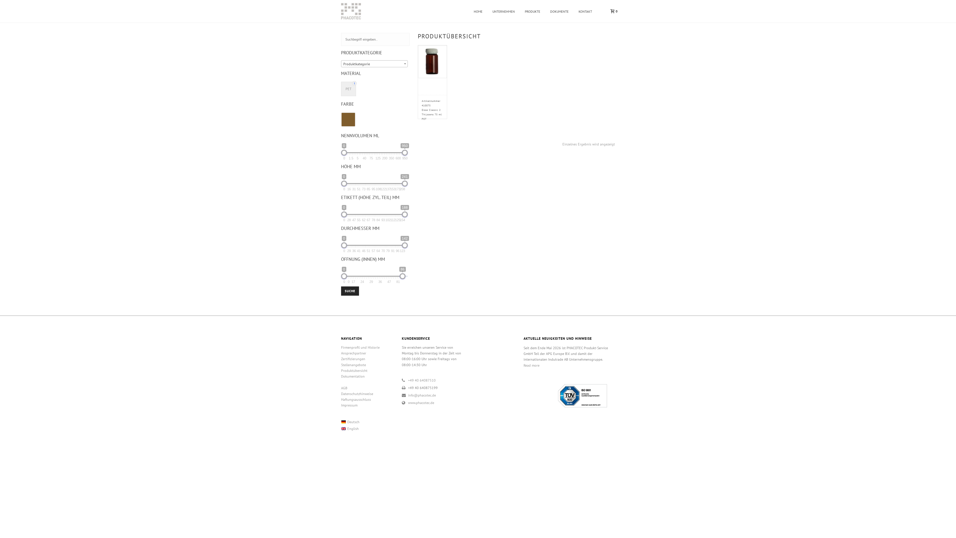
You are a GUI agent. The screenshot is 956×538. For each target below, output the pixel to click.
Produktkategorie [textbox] (356, 64)
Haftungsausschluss (356, 399)
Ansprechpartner (353, 353)
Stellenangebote (353, 365)
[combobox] (374, 63)
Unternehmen (503, 11)
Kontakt (585, 11)
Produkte (532, 11)
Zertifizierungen (353, 359)
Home (478, 11)
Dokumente (559, 11)
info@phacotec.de (422, 395)
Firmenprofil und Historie (360, 347)
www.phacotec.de (421, 403)
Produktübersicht (354, 370)
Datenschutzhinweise (357, 394)
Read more (531, 365)
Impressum (349, 405)
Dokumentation (353, 376)
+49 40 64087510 (422, 380)
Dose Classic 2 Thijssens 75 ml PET (432, 110)
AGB (344, 388)
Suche (350, 291)
